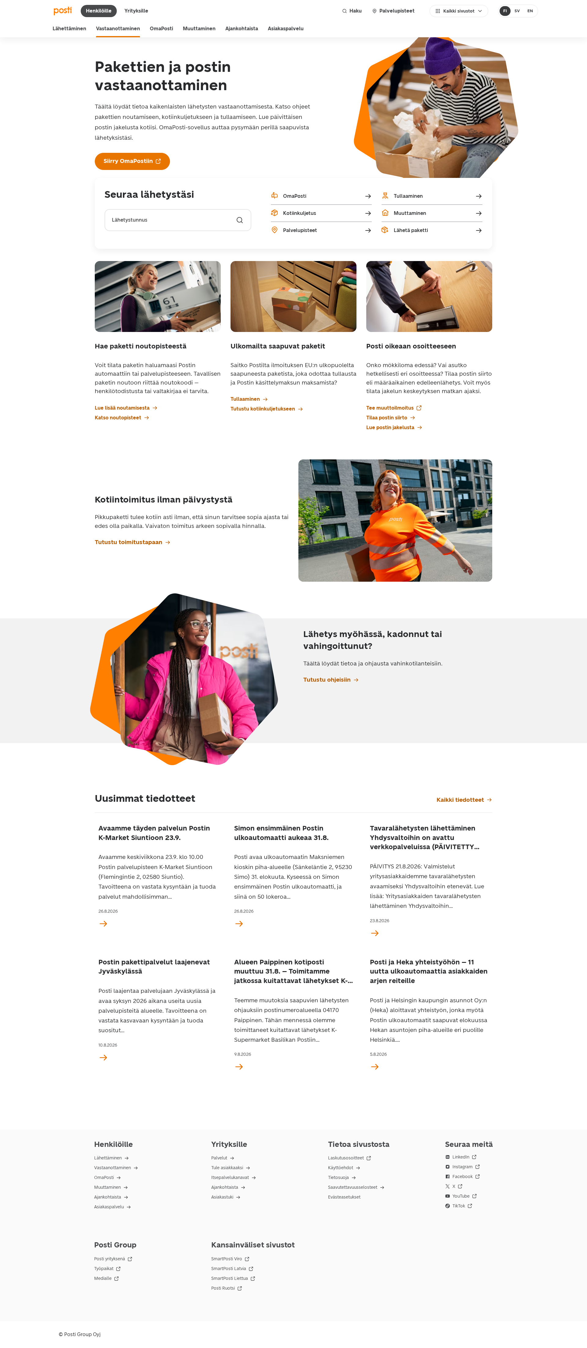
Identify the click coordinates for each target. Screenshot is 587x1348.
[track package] (240, 220)
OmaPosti (161, 28)
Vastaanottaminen (118, 28)
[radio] (505, 11)
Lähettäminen (69, 28)
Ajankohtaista (241, 28)
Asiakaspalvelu (286, 28)
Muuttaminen (199, 28)
